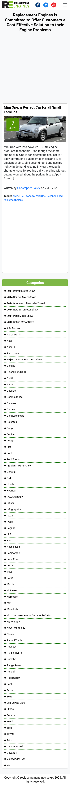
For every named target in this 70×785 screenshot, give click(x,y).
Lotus (10, 578)
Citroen (11, 409)
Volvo (10, 765)
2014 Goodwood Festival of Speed (26, 303)
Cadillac (11, 390)
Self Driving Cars (16, 702)
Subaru (11, 715)
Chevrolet (12, 403)
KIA (9, 540)
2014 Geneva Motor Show (21, 297)
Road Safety (13, 677)
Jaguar (11, 528)
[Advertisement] (35, 68)
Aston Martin (14, 334)
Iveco (10, 521)
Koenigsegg (13, 546)
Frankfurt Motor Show (19, 465)
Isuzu (10, 515)
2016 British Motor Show (20, 322)
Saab (10, 684)
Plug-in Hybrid (14, 652)
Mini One (41, 196)
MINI (9, 603)
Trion (9, 740)
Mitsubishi (12, 609)
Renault (11, 671)
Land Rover (13, 559)
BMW (10, 378)
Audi (9, 340)
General (11, 471)
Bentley (11, 365)
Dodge (10, 428)
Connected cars (15, 415)
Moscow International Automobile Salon (29, 615)
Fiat (9, 446)
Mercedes (12, 596)
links (9, 571)
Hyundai (11, 490)
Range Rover (14, 665)
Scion (10, 690)
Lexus (10, 565)
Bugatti (11, 384)
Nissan (11, 634)
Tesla (10, 727)
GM (9, 478)
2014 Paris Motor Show (20, 315)
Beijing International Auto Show (24, 359)
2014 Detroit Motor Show (21, 290)
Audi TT (11, 347)
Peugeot (11, 646)
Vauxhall (12, 752)
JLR (9, 534)
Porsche (11, 659)
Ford (9, 453)
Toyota (11, 734)
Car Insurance (14, 397)
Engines (11, 434)
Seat (9, 696)
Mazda (11, 584)
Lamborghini (14, 553)
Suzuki (10, 721)
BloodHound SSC (16, 372)
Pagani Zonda (14, 640)
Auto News (13, 353)
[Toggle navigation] (65, 4)
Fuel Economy (27, 196)
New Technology (16, 627)
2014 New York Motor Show (22, 309)
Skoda (10, 709)
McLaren (12, 590)
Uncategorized (15, 746)
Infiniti (10, 503)
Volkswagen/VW (16, 759)
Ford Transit (13, 459)
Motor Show (13, 621)
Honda (10, 484)
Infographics (14, 509)
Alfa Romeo (13, 328)
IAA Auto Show (15, 496)
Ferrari (10, 440)
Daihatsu (12, 421)
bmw (15, 196)
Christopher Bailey (29, 188)
